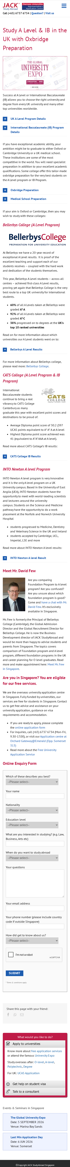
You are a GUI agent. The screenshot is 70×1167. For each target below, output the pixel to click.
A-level (49, 1062)
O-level (39, 1062)
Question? (37, 13)
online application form (30, 727)
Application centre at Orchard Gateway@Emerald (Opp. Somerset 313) (38, 741)
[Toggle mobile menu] (64, 6)
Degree (27, 1066)
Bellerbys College (37, 366)
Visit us (49, 13)
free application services (46, 1051)
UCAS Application (29, 1073)
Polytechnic (14, 1066)
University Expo (45, 1055)
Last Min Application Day (27, 1137)
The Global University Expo (28, 1117)
